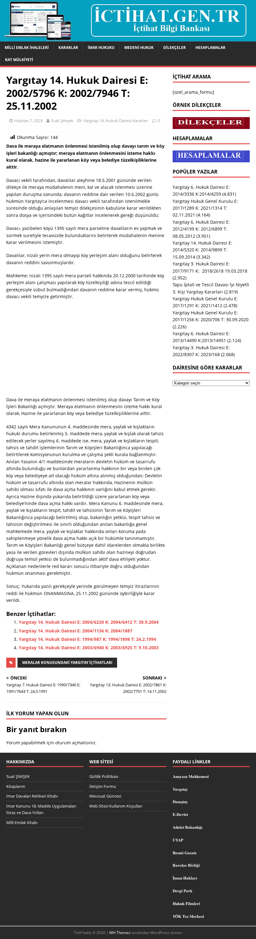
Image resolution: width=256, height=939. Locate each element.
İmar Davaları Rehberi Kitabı (32, 796)
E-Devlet (180, 814)
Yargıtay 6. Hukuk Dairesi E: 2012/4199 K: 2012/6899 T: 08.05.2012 (201, 229)
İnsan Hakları (185, 878)
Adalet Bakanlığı (188, 827)
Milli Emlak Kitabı (21, 822)
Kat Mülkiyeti (19, 59)
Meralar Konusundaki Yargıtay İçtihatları (67, 662)
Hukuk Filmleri (186, 903)
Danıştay (180, 801)
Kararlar (68, 47)
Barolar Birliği (186, 865)
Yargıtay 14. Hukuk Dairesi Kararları (115, 120)
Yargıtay (180, 789)
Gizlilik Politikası (103, 776)
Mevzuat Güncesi (105, 796)
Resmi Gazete (185, 853)
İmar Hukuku (101, 47)
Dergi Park (182, 891)
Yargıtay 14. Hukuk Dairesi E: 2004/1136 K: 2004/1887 (75, 631)
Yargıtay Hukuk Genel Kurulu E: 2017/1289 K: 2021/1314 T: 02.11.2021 (205, 208)
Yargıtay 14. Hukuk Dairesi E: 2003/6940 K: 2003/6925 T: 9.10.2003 (89, 648)
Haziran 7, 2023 (28, 120)
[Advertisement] (86, 350)
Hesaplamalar (210, 47)
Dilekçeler (174, 47)
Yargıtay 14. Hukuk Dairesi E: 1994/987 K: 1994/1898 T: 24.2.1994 (87, 639)
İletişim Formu (102, 786)
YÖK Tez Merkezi (188, 916)
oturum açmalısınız (75, 743)
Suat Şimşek (62, 120)
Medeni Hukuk (139, 47)
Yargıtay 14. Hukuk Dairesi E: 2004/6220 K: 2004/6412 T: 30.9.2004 (89, 622)
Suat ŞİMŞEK (18, 776)
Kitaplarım (15, 786)
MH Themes (119, 932)
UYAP (178, 840)
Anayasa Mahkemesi (191, 776)
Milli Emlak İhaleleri (27, 47)
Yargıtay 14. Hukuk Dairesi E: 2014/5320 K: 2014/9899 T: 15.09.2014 (202, 250)
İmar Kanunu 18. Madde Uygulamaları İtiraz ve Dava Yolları (41, 809)
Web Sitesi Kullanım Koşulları (115, 806)
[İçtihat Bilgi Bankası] (128, 38)
